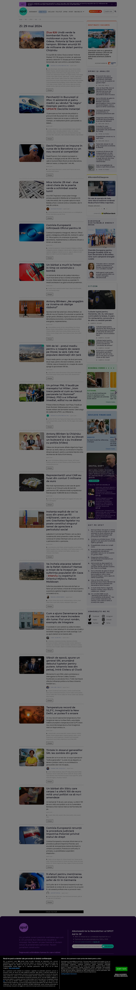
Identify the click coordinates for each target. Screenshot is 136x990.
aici (4, 981)
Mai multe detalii (14, 968)
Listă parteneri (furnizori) (69, 974)
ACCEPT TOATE (121, 969)
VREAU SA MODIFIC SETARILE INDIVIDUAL (121, 975)
